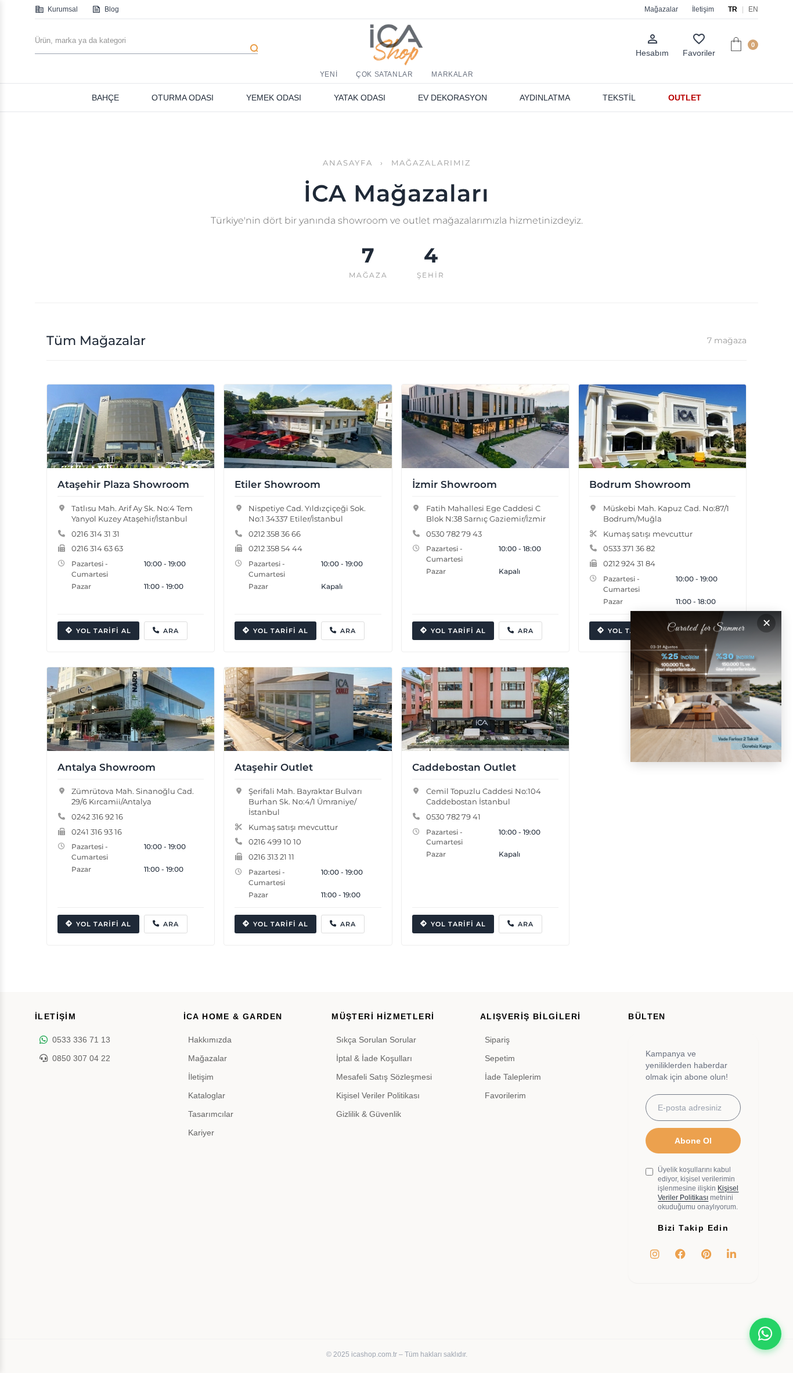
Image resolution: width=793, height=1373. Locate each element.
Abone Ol (693, 1140)
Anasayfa (348, 163)
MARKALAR (452, 74)
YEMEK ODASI (273, 97)
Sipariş (497, 1039)
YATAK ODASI (359, 97)
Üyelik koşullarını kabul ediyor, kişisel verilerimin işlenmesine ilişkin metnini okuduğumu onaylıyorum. (698, 1188)
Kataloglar (206, 1095)
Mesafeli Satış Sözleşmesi (384, 1076)
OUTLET (684, 97)
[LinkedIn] (731, 1254)
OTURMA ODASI (183, 97)
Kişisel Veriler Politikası (378, 1095)
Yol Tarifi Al (103, 631)
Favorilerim (505, 1095)
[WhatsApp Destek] (765, 1334)
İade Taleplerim (513, 1076)
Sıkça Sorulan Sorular (376, 1039)
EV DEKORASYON (452, 97)
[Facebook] (680, 1254)
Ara (171, 631)
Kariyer (201, 1132)
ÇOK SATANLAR (384, 74)
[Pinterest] (706, 1254)
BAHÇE (105, 97)
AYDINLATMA (545, 97)
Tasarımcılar (210, 1114)
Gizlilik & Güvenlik (368, 1114)
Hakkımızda (210, 1039)
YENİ (328, 74)
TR (732, 9)
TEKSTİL (619, 97)
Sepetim (500, 1058)
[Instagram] (655, 1254)
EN (753, 9)
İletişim (703, 9)
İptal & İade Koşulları (374, 1058)
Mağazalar (661, 9)
